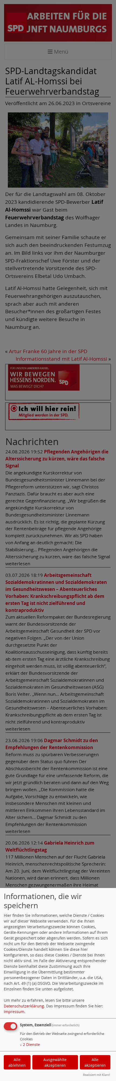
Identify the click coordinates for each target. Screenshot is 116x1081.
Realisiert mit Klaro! (96, 1075)
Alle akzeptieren (95, 1062)
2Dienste (30, 1044)
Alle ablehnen (17, 1062)
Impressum (14, 1011)
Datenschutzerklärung (24, 1005)
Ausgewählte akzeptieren (55, 1062)
